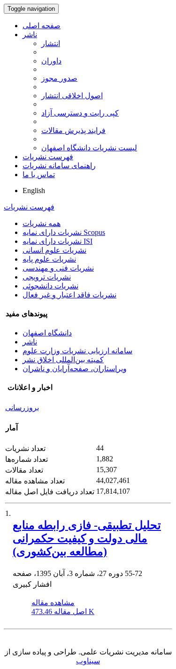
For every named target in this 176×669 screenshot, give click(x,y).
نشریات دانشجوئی (50, 286)
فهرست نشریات (48, 157)
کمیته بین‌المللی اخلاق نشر (63, 360)
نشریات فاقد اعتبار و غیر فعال (69, 295)
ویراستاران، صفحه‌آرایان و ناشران (75, 369)
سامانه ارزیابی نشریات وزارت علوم (77, 351)
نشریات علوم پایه (49, 259)
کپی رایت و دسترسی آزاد (80, 113)
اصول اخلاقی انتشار (72, 96)
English (34, 190)
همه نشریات (42, 223)
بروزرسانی (22, 408)
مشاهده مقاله (53, 603)
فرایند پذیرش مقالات (73, 130)
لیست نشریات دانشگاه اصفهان (89, 148)
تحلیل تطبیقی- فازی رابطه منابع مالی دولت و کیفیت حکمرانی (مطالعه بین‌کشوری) (87, 538)
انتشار (50, 43)
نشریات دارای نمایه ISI (57, 241)
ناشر (30, 35)
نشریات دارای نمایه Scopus (64, 232)
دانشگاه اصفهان (47, 333)
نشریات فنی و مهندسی (58, 268)
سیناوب (88, 661)
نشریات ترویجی (47, 277)
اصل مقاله (62, 611)
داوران (51, 61)
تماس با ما (39, 175)
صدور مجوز (59, 78)
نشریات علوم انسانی (54, 250)
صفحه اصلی (42, 26)
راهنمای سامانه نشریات (59, 166)
